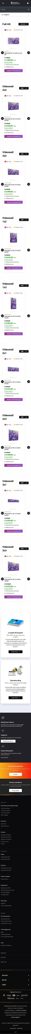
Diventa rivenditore (6, 945)
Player (2, 854)
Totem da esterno (5, 810)
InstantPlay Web (5, 859)
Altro (2, 942)
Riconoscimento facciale (7, 890)
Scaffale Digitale (5, 892)
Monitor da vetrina (6, 837)
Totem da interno (5, 808)
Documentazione (5, 916)
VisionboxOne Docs (6, 921)
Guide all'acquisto (5, 934)
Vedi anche (4, 900)
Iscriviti (15, 774)
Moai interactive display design (9, 805)
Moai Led (3, 821)
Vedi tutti (23, 24)
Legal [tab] (4, 984)
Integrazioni (4, 885)
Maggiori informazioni (13, 70)
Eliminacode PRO (5, 888)
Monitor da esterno (6, 839)
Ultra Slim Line (5, 826)
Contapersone (5, 894)
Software (3, 865)
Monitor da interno (6, 835)
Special (3, 843)
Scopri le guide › (4, 757)
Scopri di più (14, 651)
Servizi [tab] (4, 980)
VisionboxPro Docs (6, 923)
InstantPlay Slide (5, 857)
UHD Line (3, 823)
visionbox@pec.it (15, 1017)
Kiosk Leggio (4, 815)
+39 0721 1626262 (21, 1010)
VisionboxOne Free (6, 868)
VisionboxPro (4, 879)
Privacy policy (13, 1028)
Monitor (3, 832)
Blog (2, 932)
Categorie (6, 14)
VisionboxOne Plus (6, 870)
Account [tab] (5, 975)
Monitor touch (5, 841)
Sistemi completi (5, 876)
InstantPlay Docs (5, 919)
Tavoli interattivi (5, 812)
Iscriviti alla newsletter (7, 936)
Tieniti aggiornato (6, 929)
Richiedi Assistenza (8, 741)
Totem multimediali (6, 905)
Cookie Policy (19, 1028)
